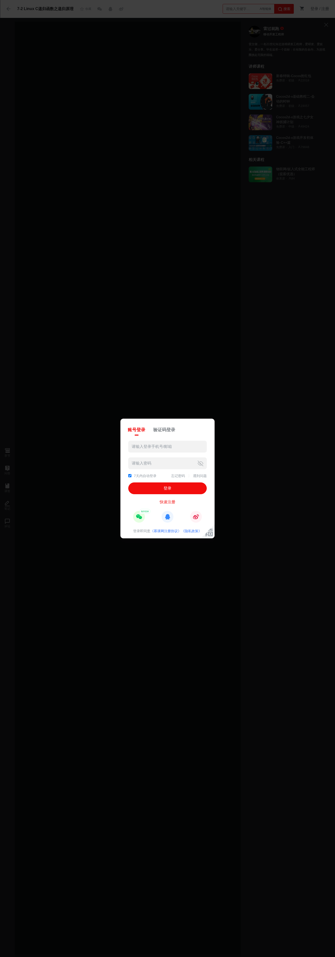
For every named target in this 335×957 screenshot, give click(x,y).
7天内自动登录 (145, 476)
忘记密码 (178, 476)
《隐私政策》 (191, 531)
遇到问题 (200, 476)
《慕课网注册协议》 (165, 531)
